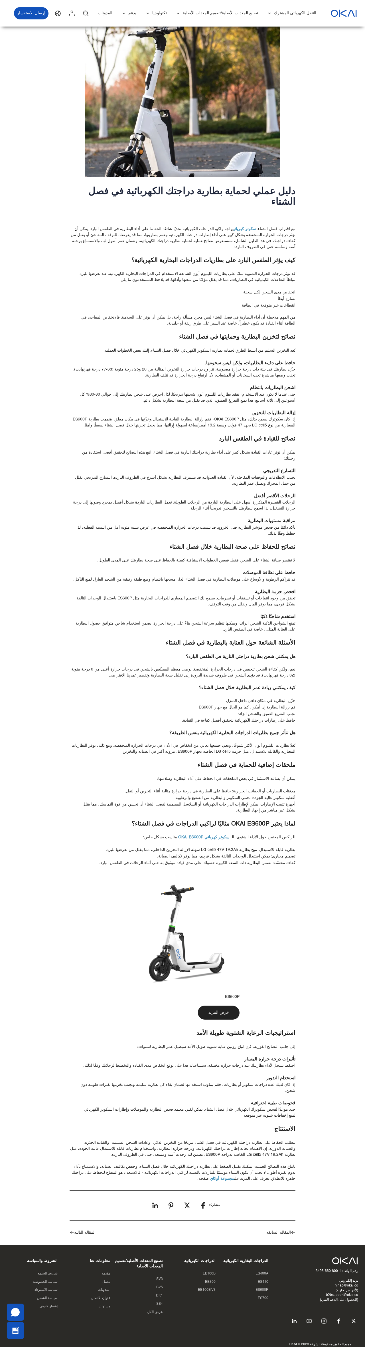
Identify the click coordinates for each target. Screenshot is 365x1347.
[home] (343, 13)
